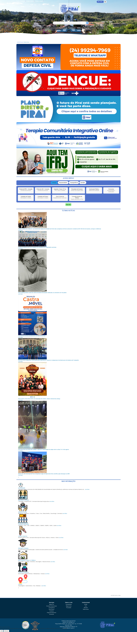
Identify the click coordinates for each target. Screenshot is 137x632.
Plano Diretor (72, 28)
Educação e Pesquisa (23, 548)
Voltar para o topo (116, 595)
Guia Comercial (60, 197)
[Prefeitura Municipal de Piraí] (68, 11)
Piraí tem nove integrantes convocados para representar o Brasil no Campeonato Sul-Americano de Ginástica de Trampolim (48, 360)
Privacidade (68, 607)
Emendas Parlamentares (51, 28)
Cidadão (54, 183)
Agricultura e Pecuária (23, 500)
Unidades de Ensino (43, 197)
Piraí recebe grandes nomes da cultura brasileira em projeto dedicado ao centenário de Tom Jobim (42, 292)
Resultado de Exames (77, 190)
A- (101, 1)
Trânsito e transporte (23, 572)
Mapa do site (68, 606)
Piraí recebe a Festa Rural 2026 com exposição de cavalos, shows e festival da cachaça (39, 398)
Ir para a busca (30, 1)
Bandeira (86, 607)
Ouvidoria (79, 28)
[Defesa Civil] (68, 69)
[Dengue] (68, 95)
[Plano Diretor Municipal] (68, 121)
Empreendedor (63, 182)
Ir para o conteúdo (21, 1)
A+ (98, 1)
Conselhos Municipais (23, 524)
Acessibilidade (21, 488)
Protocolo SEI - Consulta (43, 190)
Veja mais (68, 204)
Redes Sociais (86, 609)
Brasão (85, 604)
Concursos (111, 190)
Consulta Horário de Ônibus (77, 198)
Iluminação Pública (94, 190)
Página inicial (26, 42)
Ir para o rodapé (39, 1)
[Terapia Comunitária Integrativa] (68, 147)
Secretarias (100, 28)
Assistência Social (22, 512)
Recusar (6, 631)
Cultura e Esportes (22, 536)
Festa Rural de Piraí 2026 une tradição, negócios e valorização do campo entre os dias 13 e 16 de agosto (43, 449)
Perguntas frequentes (90, 28)
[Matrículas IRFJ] (68, 173)
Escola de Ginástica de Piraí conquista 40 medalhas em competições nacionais (37, 247)
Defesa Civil (39, 28)
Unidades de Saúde (25, 197)
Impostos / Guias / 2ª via (60, 190)
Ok (1, 631)
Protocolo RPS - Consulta (25, 190)
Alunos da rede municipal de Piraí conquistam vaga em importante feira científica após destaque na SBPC (44, 473)
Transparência (63, 28)
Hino (86, 606)
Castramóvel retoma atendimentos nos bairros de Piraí (31, 336)
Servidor (82, 182)
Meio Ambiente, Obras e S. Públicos (27, 560)
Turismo (20, 584)
